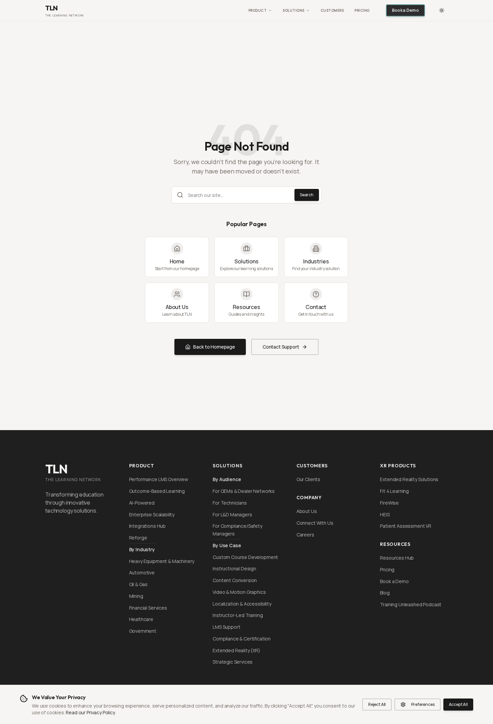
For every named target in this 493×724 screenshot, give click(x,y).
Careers (305, 534)
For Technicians (230, 503)
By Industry (142, 549)
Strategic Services (233, 662)
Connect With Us (314, 523)
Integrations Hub (147, 526)
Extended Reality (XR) (236, 650)
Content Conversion (235, 580)
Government (142, 631)
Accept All (458, 704)
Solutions (294, 10)
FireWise (389, 503)
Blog (384, 592)
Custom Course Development (245, 557)
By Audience (227, 479)
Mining (136, 596)
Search (307, 195)
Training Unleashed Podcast (410, 604)
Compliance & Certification (242, 638)
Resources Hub (397, 558)
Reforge (138, 537)
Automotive (142, 572)
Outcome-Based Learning (157, 491)
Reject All (377, 704)
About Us (306, 511)
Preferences (422, 704)
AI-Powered (142, 503)
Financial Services (148, 608)
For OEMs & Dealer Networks (244, 491)
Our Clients (308, 479)
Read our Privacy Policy (90, 712)
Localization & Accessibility (242, 604)
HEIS (384, 514)
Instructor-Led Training (238, 615)
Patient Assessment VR (405, 526)
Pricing (362, 10)
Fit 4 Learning (394, 491)
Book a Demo (405, 10)
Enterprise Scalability (151, 514)
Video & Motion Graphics (239, 592)
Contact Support (281, 347)
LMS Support (226, 627)
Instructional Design (234, 568)
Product (258, 10)
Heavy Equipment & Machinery (162, 561)
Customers (332, 10)
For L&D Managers (232, 514)
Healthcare (141, 619)
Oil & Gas (138, 584)
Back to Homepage (214, 347)
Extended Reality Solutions (409, 479)
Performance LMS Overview (158, 479)
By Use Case (227, 545)
